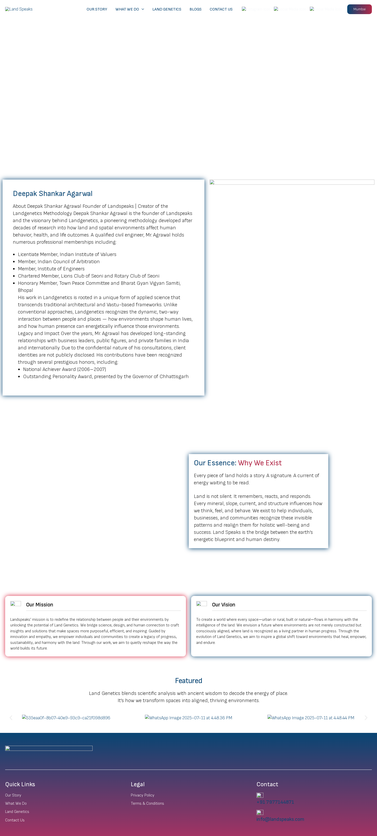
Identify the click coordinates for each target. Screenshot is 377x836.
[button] (141, 9)
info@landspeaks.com (280, 819)
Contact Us (221, 9)
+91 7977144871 (275, 802)
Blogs (196, 9)
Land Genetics (166, 9)
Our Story (97, 9)
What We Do (127, 9)
